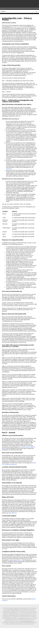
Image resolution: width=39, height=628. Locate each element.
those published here (27, 621)
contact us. (9, 169)
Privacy (12, 609)
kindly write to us (17, 560)
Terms (16, 609)
